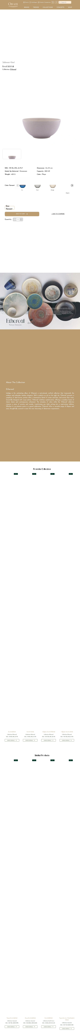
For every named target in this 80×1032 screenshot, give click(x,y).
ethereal (13, 69)
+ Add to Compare (58, 214)
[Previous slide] (17, 185)
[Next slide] (72, 185)
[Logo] (13, 5)
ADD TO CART (20, 214)
